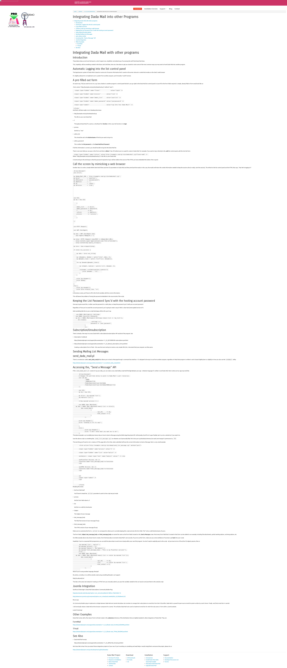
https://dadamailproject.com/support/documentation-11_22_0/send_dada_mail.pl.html (96, 363)
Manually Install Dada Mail (153, 663)
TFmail (79, 45)
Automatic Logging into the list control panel (88, 24)
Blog (170, 9)
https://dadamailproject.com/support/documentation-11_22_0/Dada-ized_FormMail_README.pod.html (101, 624)
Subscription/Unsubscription (83, 32)
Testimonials (112, 663)
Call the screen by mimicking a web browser (87, 28)
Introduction (79, 22)
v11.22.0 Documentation (89, 11)
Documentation (169, 658)
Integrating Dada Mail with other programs (85, 20)
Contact (177, 9)
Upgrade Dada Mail (151, 665)
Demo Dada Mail (113, 661)
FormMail (79, 43)
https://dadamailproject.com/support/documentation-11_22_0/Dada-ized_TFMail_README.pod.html (100, 631)
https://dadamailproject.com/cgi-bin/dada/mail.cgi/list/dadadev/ (90, 649)
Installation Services (151, 9)
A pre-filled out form (81, 26)
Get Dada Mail (137, 8)
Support (162, 9)
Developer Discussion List (171, 659)
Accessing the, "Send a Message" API (86, 38)
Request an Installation (115, 659)
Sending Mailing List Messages (84, 34)
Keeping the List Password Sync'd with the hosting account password (94, 30)
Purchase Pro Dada (114, 658)
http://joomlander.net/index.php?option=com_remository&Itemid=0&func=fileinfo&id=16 (97, 593)
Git (128, 661)
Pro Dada (129, 659)
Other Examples (80, 42)
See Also (78, 47)
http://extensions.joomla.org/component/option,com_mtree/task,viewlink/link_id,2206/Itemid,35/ (99, 596)
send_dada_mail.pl (81, 36)
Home (75, 11)
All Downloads (131, 658)
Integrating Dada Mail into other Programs (107, 11)
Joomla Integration (81, 40)
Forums (167, 661)
